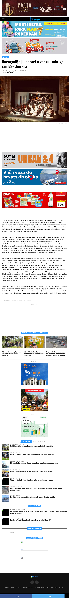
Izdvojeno (23, 300)
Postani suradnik (28, 587)
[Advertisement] (34, 137)
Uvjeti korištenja (15, 587)
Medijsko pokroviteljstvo (42, 587)
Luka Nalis (10, 72)
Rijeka (30, 300)
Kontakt (61, 587)
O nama (7, 587)
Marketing (54, 587)
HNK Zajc (15, 300)
